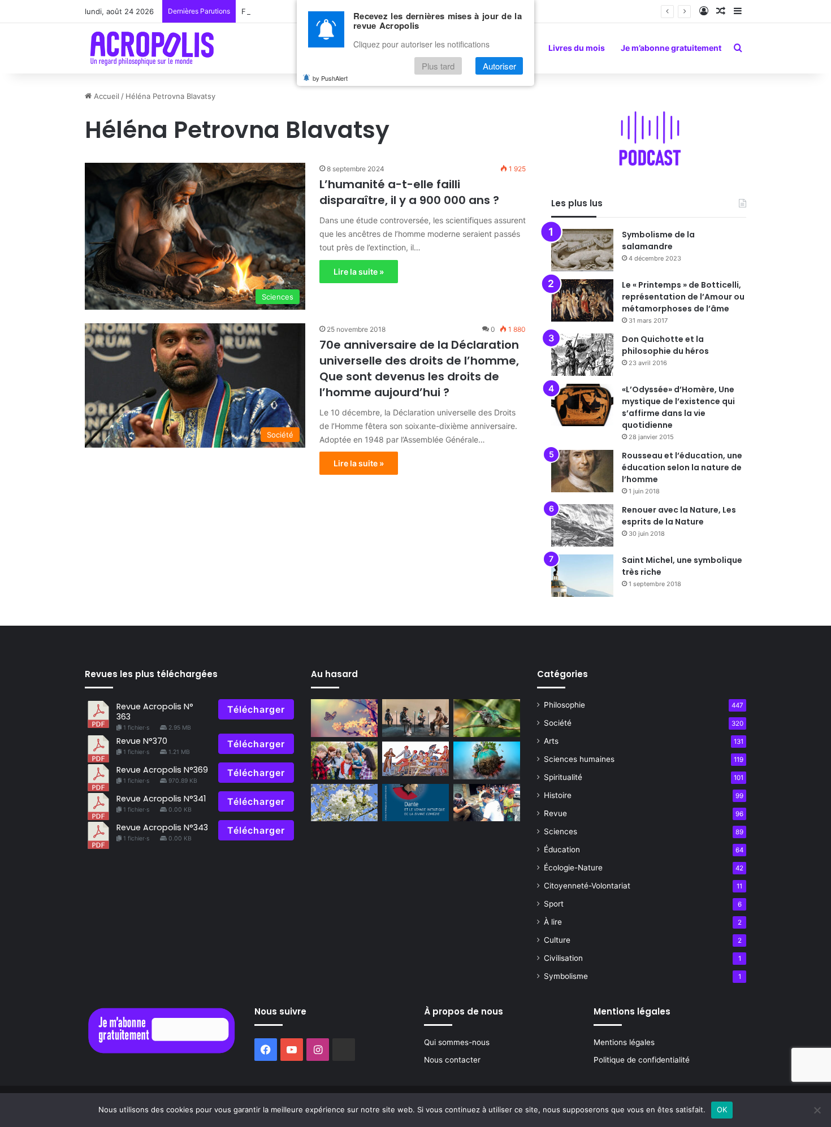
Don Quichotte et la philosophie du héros (665, 345)
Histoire (558, 795)
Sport (554, 903)
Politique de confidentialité (642, 1059)
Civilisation (563, 958)
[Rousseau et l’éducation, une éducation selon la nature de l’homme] (582, 471)
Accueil (105, 96)
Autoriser (499, 66)
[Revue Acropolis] (152, 48)
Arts (551, 740)
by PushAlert (330, 78)
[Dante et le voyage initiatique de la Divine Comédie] (415, 803)
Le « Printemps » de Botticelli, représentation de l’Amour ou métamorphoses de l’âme (683, 296)
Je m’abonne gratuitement (671, 48)
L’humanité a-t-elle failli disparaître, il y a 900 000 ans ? (409, 192)
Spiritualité (563, 777)
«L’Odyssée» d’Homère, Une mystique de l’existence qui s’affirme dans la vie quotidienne (678, 407)
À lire (553, 921)
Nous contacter (452, 1059)
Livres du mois (576, 48)
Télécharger (256, 709)
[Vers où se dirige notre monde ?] (486, 760)
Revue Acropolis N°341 (161, 798)
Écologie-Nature (573, 867)
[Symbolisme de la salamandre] (582, 250)
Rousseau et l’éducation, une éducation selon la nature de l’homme (682, 467)
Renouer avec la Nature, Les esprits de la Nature (679, 515)
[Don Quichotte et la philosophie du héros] (582, 354)
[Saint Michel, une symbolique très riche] (582, 575)
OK (722, 1109)
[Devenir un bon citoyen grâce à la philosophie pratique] (486, 803)
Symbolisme (566, 976)
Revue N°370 (141, 741)
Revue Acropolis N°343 (162, 827)
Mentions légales (624, 1042)
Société (558, 722)
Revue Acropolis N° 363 (154, 711)
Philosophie (564, 704)
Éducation (562, 849)
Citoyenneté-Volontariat (587, 885)
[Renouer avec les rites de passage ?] (344, 760)
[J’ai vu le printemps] (344, 718)
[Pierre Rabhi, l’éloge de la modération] (486, 718)
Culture (557, 939)
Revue (555, 813)
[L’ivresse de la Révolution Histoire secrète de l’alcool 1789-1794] (415, 759)
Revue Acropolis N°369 (162, 769)
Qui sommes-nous (457, 1042)
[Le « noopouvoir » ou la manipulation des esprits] (415, 718)
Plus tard (438, 66)
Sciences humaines (579, 759)
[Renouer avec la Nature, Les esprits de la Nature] (582, 525)
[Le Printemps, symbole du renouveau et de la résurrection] (344, 803)
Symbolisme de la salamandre (658, 240)
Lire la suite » (359, 271)
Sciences (560, 831)
